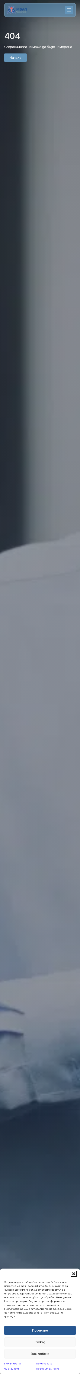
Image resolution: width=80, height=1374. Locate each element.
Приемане (40, 1330)
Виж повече (40, 1354)
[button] (73, 1274)
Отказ (40, 1342)
